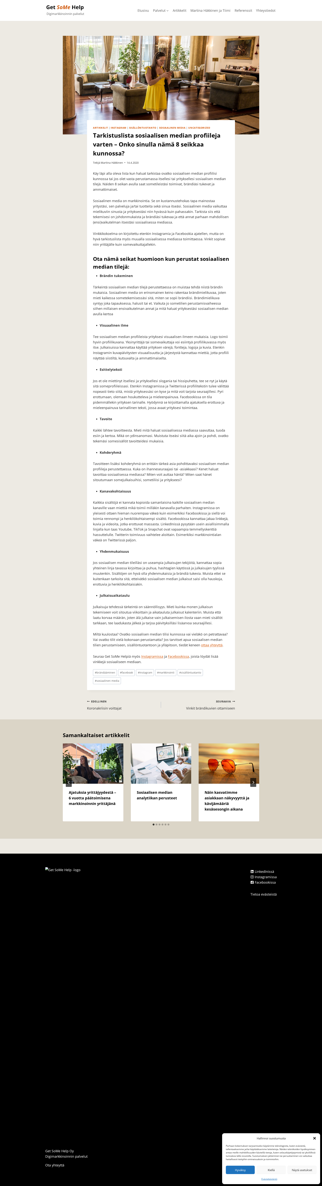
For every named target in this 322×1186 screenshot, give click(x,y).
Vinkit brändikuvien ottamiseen (210, 705)
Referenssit (243, 10)
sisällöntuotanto (190, 672)
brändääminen (105, 672)
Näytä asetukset (302, 1170)
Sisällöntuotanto (142, 127)
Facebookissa (178, 656)
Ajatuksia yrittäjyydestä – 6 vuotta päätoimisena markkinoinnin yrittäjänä (92, 798)
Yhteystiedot (265, 10)
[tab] (153, 824)
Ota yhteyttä (54, 1165)
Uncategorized (199, 127)
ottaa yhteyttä (211, 645)
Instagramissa (152, 656)
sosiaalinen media (107, 680)
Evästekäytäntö (269, 1179)
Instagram (118, 127)
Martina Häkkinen (112, 162)
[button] (314, 1138)
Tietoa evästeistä (263, 894)
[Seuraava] (253, 782)
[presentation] (93, 763)
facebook (126, 672)
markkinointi (165, 672)
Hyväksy (240, 1170)
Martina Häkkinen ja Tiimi (210, 10)
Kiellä (271, 1170)
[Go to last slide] (69, 782)
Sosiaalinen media (172, 127)
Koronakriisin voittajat (104, 705)
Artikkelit (179, 10)
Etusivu (143, 10)
